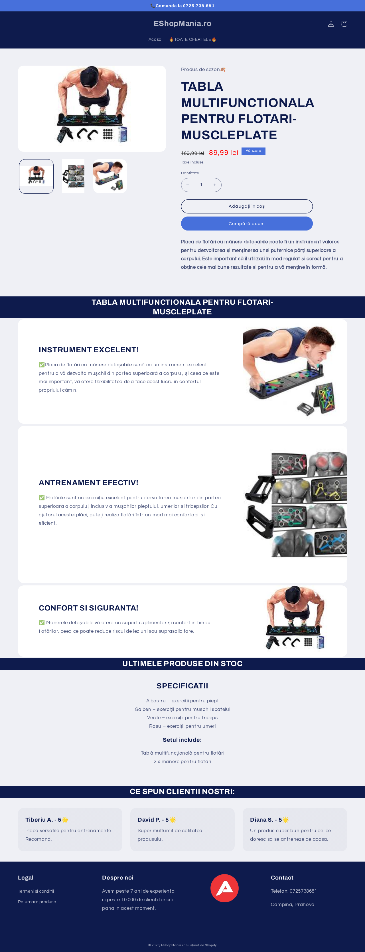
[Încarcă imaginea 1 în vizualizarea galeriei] (36, 176)
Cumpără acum (247, 223)
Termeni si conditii (36, 891)
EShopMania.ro (173, 945)
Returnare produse (37, 902)
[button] (344, 23)
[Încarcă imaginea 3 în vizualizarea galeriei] (110, 176)
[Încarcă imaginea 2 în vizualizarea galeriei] (73, 176)
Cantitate (190, 173)
